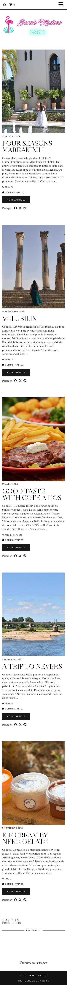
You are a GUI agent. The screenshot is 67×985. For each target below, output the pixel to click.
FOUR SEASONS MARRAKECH (27, 147)
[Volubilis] (33, 266)
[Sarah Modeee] (33, 21)
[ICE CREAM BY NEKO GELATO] (33, 783)
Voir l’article (16, 199)
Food (8, 879)
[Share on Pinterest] (25, 208)
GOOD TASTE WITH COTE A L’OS (31, 494)
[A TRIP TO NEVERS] (33, 614)
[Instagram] (4, 4)
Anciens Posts (14, 535)
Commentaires (13, 192)
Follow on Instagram (35, 962)
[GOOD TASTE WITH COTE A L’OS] (33, 439)
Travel (9, 187)
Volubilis (19, 318)
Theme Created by (33, 981)
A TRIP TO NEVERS (32, 666)
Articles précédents (11, 921)
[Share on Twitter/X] (20, 208)
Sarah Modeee (38, 975)
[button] (62, 5)
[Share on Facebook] (15, 208)
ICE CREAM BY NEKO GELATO (25, 838)
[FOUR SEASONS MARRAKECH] (33, 91)
